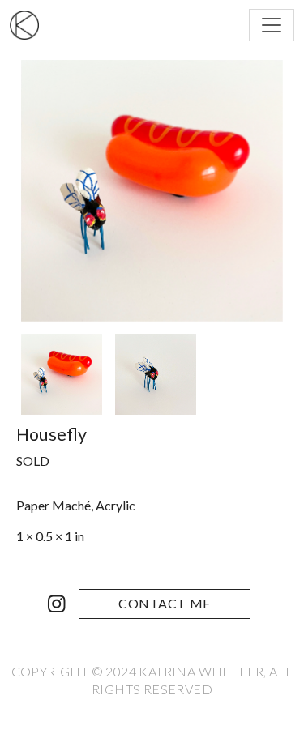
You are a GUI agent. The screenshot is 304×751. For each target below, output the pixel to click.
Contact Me (164, 603)
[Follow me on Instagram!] (56, 603)
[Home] (31, 25)
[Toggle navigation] (271, 25)
